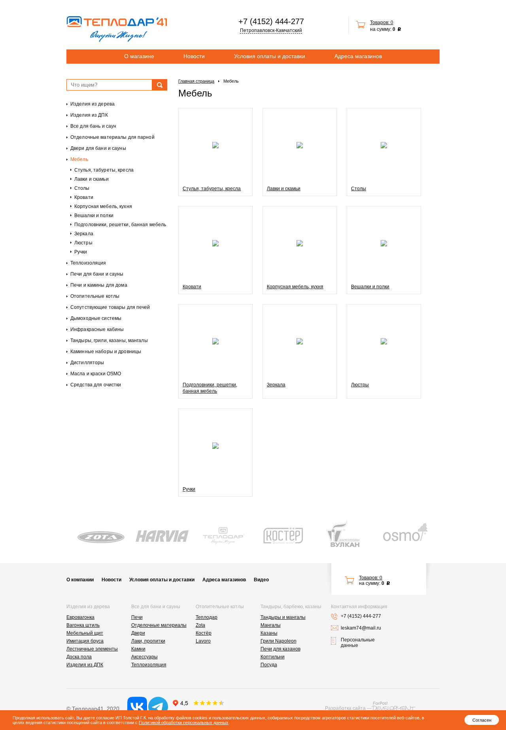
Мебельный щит (84, 633)
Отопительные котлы (94, 296)
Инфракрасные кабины (97, 329)
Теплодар (206, 617)
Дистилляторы (87, 362)
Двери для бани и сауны (98, 148)
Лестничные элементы (92, 649)
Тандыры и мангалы (283, 617)
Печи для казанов (280, 649)
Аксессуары (144, 657)
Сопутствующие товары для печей (110, 307)
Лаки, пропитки (148, 641)
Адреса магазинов (358, 56)
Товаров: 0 (381, 22)
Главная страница (196, 81)
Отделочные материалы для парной (112, 137)
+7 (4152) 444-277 (271, 21)
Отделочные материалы (159, 625)
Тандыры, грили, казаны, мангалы (109, 340)
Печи (137, 617)
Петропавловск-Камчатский (271, 30)
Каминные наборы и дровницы (105, 351)
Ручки (80, 252)
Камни (138, 649)
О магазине (139, 56)
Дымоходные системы (95, 318)
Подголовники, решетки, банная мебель (120, 224)
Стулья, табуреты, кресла (104, 170)
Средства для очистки (95, 385)
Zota (200, 625)
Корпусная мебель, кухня (103, 206)
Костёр (203, 633)
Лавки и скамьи (91, 179)
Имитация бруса (85, 641)
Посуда (269, 665)
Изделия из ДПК (89, 115)
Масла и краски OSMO (95, 373)
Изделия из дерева (92, 104)
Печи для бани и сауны (97, 274)
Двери (138, 633)
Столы (82, 188)
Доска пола (79, 657)
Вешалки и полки (93, 215)
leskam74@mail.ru (361, 628)
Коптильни (273, 657)
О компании (80, 579)
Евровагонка (80, 617)
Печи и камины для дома (98, 285)
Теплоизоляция (88, 263)
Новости (194, 56)
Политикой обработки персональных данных (183, 722)
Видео (261, 579)
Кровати (83, 197)
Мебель (79, 159)
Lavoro (203, 641)
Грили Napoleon (278, 641)
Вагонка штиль (83, 625)
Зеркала (83, 233)
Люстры (83, 243)
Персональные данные (358, 642)
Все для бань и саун (93, 126)
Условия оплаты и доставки (269, 56)
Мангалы (271, 625)
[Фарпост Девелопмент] (393, 706)
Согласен (481, 720)
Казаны (269, 633)
